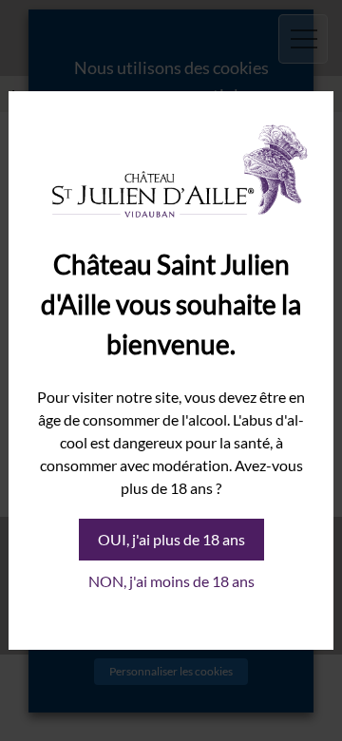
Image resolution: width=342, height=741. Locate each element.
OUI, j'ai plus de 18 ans (171, 539)
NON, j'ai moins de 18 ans (171, 581)
